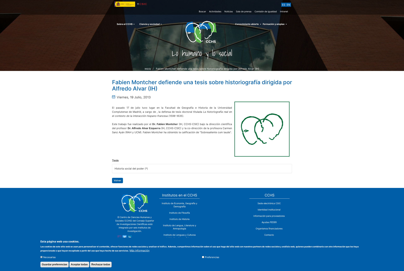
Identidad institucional (269, 209)
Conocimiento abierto (247, 24)
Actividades (215, 11)
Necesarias (49, 257)
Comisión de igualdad (266, 11)
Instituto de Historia (179, 219)
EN (288, 4)
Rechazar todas (100, 264)
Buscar (202, 11)
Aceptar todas (79, 264)
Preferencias (212, 257)
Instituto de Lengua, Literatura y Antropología (179, 227)
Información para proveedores (269, 216)
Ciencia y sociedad (149, 24)
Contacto (269, 234)
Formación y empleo (274, 24)
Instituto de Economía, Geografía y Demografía (179, 205)
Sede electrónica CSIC (269, 203)
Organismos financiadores (269, 228)
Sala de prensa (243, 11)
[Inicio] (202, 31)
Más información (139, 250)
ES (283, 4)
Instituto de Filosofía (179, 212)
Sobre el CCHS (125, 24)
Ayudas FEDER (269, 222)
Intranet (284, 11)
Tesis (115, 160)
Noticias (228, 11)
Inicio (148, 68)
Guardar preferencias (54, 264)
